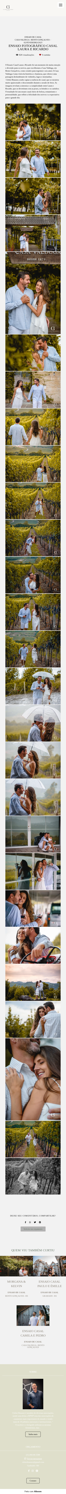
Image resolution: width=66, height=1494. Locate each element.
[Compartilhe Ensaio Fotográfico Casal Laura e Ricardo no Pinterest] (40, 1222)
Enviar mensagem (34, 1459)
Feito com (33, 1491)
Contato (33, 1481)
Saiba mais (33, 1434)
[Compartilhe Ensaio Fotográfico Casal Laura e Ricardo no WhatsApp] (30, 1222)
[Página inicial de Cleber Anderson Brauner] (8, 8)
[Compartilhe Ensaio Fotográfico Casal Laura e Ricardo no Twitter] (35, 1222)
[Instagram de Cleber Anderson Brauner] (33, 1471)
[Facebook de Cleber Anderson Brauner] (28, 1471)
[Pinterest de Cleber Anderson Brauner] (37, 1471)
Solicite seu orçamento (33, 1229)
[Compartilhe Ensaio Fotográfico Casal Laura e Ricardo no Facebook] (25, 1222)
